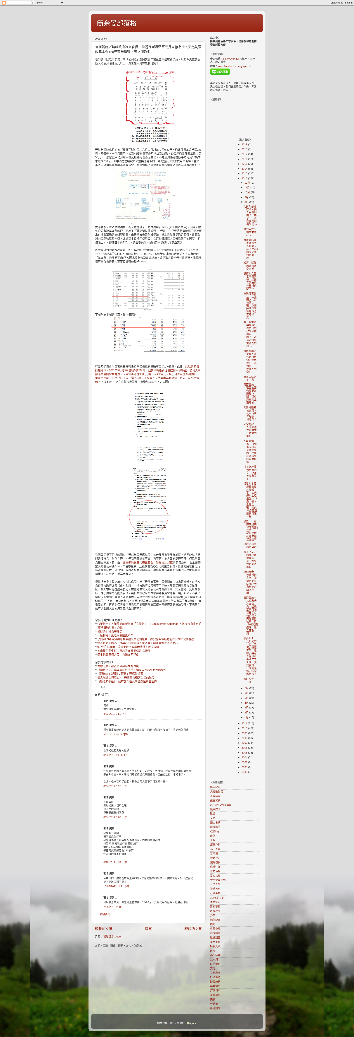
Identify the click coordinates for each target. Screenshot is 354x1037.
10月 (247, 192)
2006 (245, 747)
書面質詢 (215, 902)
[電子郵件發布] (102, 686)
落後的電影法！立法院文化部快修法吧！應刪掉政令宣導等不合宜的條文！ (250, 305)
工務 (212, 840)
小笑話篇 (215, 955)
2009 (245, 733)
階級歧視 (215, 981)
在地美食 (215, 893)
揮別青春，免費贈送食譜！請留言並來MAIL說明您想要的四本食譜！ (251, 582)
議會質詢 (215, 800)
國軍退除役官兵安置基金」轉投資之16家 (148, 562)
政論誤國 (215, 937)
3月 (246, 707)
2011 (245, 723)
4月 (246, 702)
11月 (247, 187)
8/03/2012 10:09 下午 (116, 734)
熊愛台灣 (215, 928)
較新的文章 (103, 929)
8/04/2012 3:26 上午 (115, 786)
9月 (246, 197)
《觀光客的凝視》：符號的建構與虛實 (120, 673)
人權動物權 (216, 791)
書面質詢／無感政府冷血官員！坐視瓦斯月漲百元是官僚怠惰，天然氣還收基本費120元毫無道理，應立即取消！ (251, 615)
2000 (245, 767)
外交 (212, 915)
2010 (245, 728)
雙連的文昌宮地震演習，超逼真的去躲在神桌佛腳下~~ (250, 281)
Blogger (191, 1023)
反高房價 (215, 995)
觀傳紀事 (215, 919)
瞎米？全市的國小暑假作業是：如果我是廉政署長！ (250, 559)
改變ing (214, 831)
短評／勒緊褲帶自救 (250, 546)
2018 (245, 149)
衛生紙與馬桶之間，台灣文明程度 (118, 654)
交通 (212, 818)
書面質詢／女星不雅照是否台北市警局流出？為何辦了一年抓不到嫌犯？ (250, 361)
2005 (245, 752)
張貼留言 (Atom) (112, 936)
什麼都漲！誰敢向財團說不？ (115, 635)
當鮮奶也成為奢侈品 (109, 631)
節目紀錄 (215, 787)
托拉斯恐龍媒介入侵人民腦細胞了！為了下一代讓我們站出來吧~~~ (251, 215)
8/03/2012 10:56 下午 (116, 755)
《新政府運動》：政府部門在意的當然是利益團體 (127, 681)
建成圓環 (215, 933)
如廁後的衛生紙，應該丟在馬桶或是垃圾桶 (123, 650)
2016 (245, 159)
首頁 (148, 929)
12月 (247, 182)
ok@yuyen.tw (231, 58)
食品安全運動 (218, 880)
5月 (246, 698)
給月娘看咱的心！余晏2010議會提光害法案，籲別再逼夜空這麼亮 (137, 643)
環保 (212, 835)
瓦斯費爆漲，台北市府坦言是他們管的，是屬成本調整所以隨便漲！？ (250, 451)
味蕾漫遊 (215, 964)
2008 (245, 738)
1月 (246, 717)
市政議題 (215, 796)
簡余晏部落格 (117, 23)
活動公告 (215, 858)
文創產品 (215, 972)
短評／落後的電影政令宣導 (250, 265)
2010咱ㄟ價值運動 (221, 805)
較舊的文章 (193, 929)
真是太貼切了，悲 (250, 378)
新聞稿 (214, 853)
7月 (246, 688)
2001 (245, 762)
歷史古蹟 (215, 822)
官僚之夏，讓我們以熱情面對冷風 (118, 666)
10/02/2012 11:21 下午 (116, 886)
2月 (246, 712)
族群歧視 (215, 862)
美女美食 (215, 942)
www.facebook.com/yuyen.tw (234, 66)
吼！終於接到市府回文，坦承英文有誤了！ (250, 472)
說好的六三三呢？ (250, 681)
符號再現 (215, 888)
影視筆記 (215, 906)
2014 (245, 168)
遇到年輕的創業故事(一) (250, 232)
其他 (212, 968)
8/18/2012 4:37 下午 (115, 862)
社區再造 (215, 977)
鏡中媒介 (215, 809)
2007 (245, 743)
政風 (212, 950)
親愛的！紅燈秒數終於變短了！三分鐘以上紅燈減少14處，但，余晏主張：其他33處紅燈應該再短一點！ (250, 500)
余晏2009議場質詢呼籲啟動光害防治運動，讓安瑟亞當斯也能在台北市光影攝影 (146, 639)
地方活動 (215, 871)
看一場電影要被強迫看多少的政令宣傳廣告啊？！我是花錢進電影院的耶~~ (250, 334)
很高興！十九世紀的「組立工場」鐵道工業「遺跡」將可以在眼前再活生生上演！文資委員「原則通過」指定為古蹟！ (250, 656)
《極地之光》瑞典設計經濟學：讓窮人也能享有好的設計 (131, 670)
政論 (212, 813)
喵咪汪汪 (215, 866)
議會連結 (215, 986)
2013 (245, 173)
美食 (212, 999)
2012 (245, 178)
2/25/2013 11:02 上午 (115, 907)
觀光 (212, 924)
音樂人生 (215, 884)
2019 (245, 144)
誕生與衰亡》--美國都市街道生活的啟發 (130, 677)
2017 (245, 154)
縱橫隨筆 (215, 827)
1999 (245, 772)
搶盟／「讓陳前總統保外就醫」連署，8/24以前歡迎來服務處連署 (251, 530)
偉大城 (101, 677)
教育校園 (215, 911)
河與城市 (215, 990)
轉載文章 (215, 946)
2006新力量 (217, 897)
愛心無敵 (215, 875)
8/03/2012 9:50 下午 (115, 714)
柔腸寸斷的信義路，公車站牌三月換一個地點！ (250, 413)
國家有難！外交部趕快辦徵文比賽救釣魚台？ (250, 430)
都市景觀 (215, 849)
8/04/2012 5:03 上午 (115, 817)
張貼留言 (105, 914)
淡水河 (214, 959)
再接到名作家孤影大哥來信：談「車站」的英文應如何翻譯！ (251, 249)
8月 (246, 202)
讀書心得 (215, 844)
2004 (245, 757)
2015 (245, 164)
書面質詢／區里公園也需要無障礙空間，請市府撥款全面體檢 (250, 393)
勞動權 (214, 1003)
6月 (246, 693)
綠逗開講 (215, 1008)
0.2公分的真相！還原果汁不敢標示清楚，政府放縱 (128, 646)
